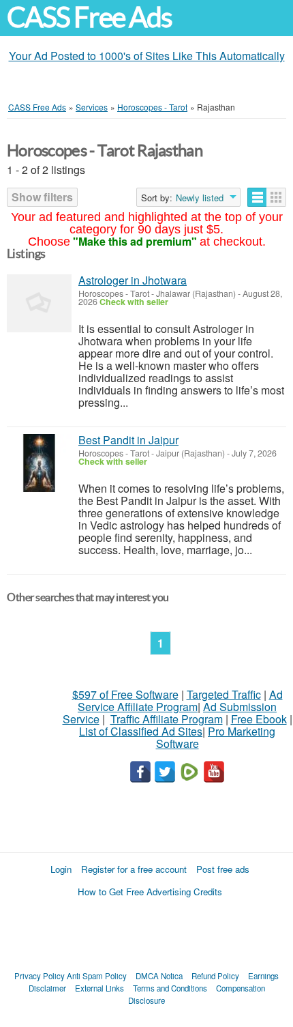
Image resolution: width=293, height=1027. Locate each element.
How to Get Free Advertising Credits (150, 891)
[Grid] (276, 197)
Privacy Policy (39, 975)
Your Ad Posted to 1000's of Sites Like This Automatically (147, 55)
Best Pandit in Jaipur (128, 440)
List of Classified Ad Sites (140, 731)
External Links (99, 988)
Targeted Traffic (224, 694)
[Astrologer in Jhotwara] (39, 303)
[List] (257, 197)
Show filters (42, 197)
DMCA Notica (159, 975)
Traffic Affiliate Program (166, 719)
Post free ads (222, 869)
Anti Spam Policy (97, 975)
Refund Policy (215, 975)
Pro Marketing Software (216, 737)
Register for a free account (134, 869)
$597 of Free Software (125, 694)
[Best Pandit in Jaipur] (39, 463)
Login (61, 869)
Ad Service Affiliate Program (180, 700)
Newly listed (199, 198)
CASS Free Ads (89, 17)
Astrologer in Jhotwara (132, 280)
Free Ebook (259, 719)
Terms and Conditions (170, 988)
